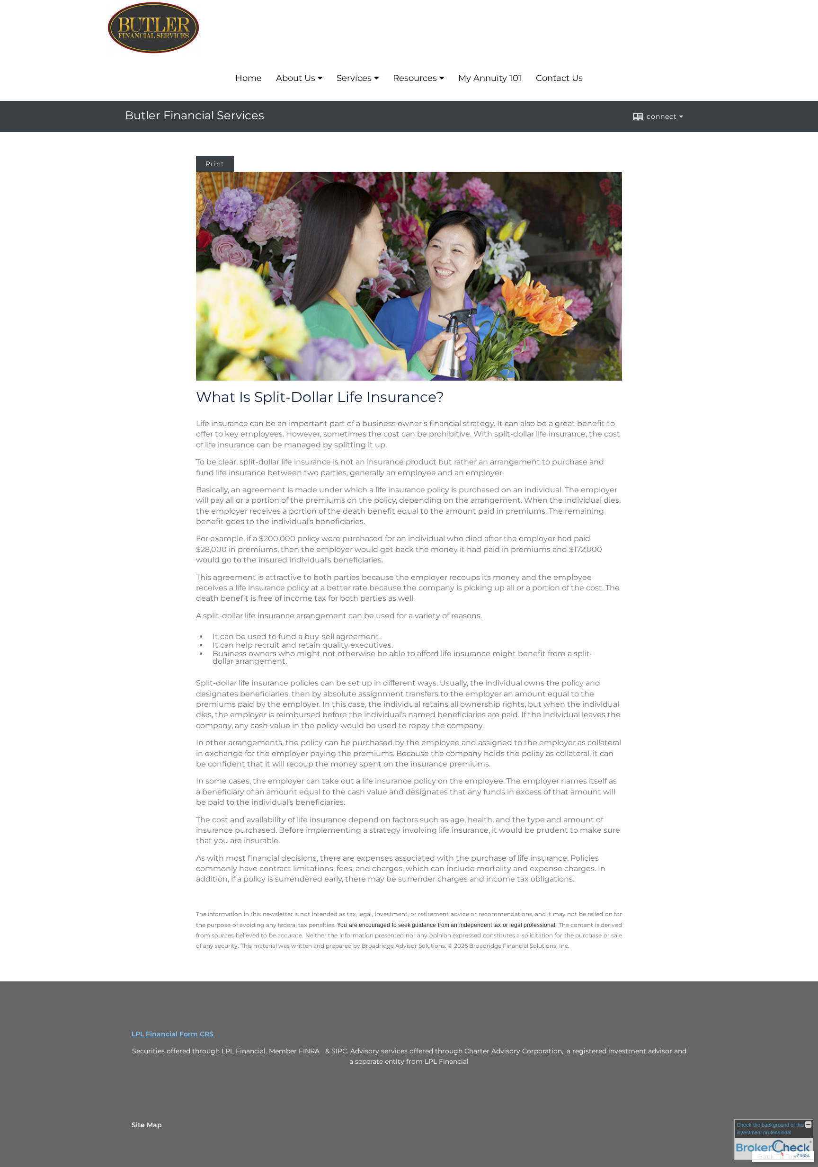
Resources (415, 78)
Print (214, 164)
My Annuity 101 (490, 78)
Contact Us (559, 78)
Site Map (147, 1125)
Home (248, 78)
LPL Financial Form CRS (172, 1034)
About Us (295, 78)
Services (354, 78)
